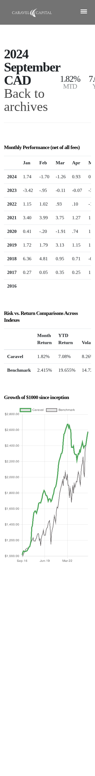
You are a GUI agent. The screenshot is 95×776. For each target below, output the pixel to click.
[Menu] (84, 11)
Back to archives (26, 100)
